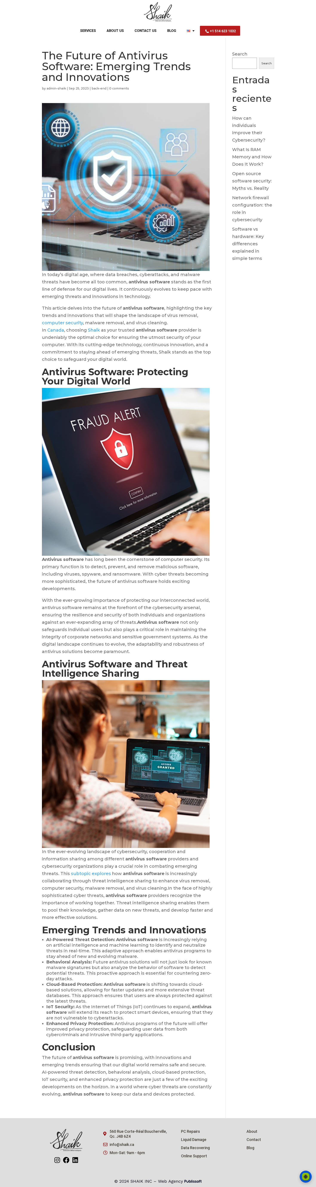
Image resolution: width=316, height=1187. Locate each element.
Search (239, 54)
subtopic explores (91, 873)
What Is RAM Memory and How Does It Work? (252, 157)
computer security (62, 322)
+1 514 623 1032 (223, 31)
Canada (55, 330)
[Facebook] (66, 1160)
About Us (115, 31)
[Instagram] (57, 1160)
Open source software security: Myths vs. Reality (252, 181)
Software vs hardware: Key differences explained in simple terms (248, 244)
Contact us (145, 31)
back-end (99, 88)
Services (88, 31)
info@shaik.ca (122, 1144)
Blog (171, 31)
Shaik (94, 330)
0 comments (119, 88)
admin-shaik (56, 88)
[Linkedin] (75, 1160)
